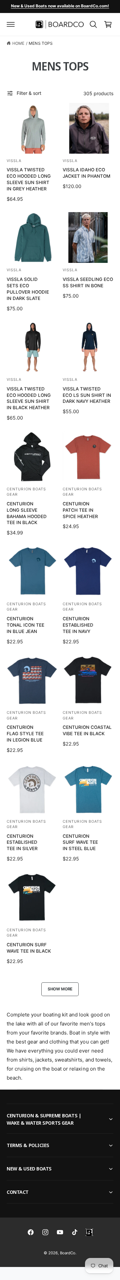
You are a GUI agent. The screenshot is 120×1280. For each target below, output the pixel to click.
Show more (60, 988)
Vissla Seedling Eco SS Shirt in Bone (88, 282)
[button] (10, 24)
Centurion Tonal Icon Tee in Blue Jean (25, 625)
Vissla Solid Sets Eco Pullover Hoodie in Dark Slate (28, 289)
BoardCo (67, 1253)
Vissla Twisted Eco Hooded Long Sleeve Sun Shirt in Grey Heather (29, 179)
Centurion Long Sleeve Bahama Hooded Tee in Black (27, 513)
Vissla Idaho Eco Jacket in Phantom (86, 173)
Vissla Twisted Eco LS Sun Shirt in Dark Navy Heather (87, 395)
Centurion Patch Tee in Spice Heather (80, 510)
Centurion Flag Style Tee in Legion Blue (25, 734)
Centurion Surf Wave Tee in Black (29, 948)
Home (18, 43)
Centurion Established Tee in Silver (22, 842)
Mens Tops (40, 43)
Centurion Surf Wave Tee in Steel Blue (80, 842)
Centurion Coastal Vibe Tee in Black (87, 730)
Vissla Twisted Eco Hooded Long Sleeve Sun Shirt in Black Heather (29, 398)
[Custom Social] (89, 1232)
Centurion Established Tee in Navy (78, 625)
